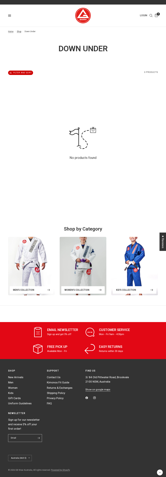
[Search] (151, 16)
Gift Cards (14, 398)
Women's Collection (77, 290)
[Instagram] (96, 397)
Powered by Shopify (60, 470)
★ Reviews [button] (163, 241)
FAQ (49, 403)
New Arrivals (15, 377)
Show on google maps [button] (97, 389)
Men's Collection (23, 290)
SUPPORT (53, 371)
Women (13, 387)
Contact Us (53, 377)
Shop (19, 31)
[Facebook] (89, 397)
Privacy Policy (55, 398)
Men (10, 382)
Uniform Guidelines (20, 403)
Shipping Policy (56, 393)
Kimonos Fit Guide (58, 382)
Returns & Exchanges (59, 387)
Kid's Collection (126, 290)
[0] (156, 16)
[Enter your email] (39, 438)
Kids (10, 393)
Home (10, 31)
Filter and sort (22, 73)
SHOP (11, 371)
